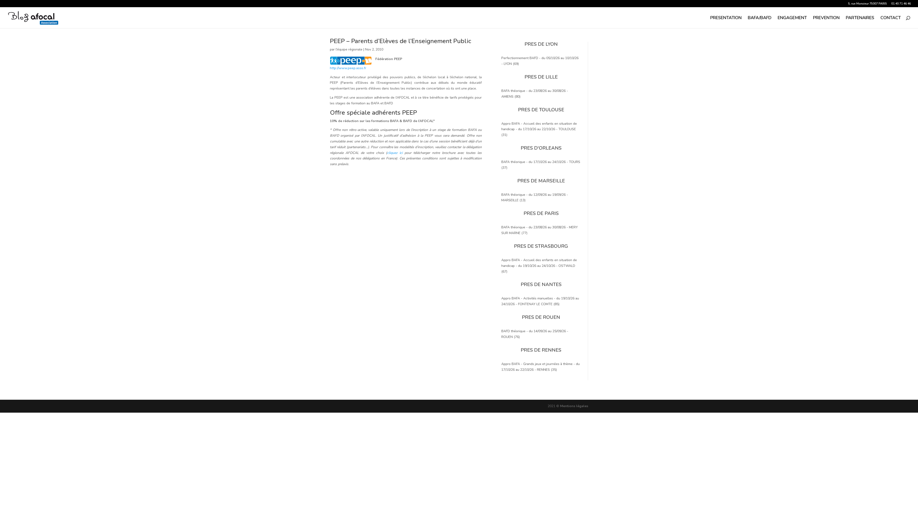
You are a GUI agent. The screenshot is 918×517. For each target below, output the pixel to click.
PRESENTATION (726, 18)
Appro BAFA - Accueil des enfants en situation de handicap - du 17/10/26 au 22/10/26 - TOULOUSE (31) (539, 129)
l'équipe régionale (349, 49)
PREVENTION (826, 18)
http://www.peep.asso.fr (348, 68)
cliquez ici (395, 153)
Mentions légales (574, 406)
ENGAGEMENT (792, 18)
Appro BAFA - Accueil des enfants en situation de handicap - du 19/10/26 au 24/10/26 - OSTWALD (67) (539, 266)
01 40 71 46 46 (901, 4)
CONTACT (890, 18)
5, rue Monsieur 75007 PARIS (867, 4)
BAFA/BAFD (759, 18)
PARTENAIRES (860, 18)
